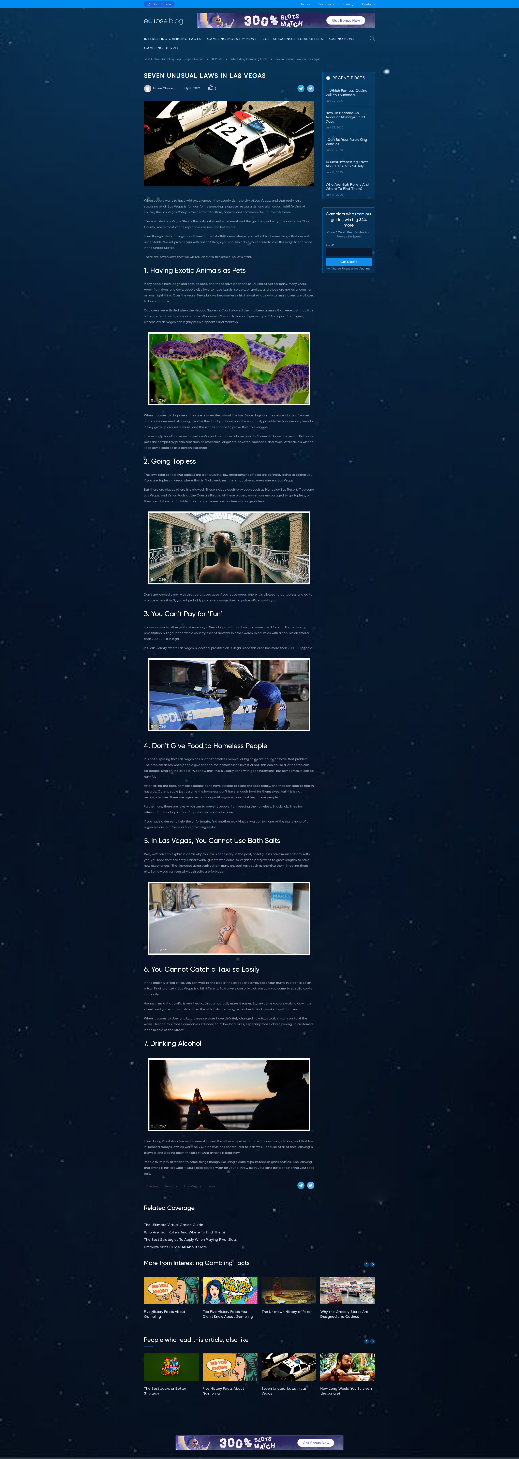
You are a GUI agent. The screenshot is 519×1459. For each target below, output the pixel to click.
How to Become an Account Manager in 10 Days (345, 117)
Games (305, 4)
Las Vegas (193, 1186)
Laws (212, 1186)
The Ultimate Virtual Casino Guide (173, 1225)
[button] (366, 1264)
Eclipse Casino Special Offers (293, 39)
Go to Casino (161, 4)
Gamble (171, 1186)
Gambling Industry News (232, 39)
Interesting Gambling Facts (172, 39)
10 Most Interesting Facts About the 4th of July (347, 164)
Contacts (368, 4)
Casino (152, 1186)
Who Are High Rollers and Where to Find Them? (184, 1232)
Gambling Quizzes (162, 48)
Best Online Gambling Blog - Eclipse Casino (174, 59)
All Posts (217, 59)
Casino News (342, 39)
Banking (348, 4)
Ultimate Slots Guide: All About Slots (175, 1247)
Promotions (326, 4)
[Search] (372, 39)
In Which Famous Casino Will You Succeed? (346, 92)
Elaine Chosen (164, 88)
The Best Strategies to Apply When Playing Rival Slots (190, 1239)
